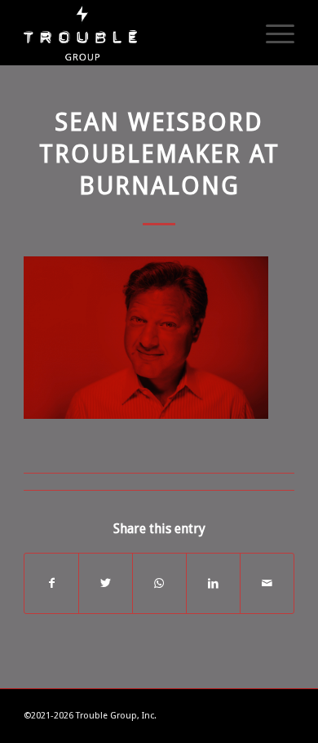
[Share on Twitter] (105, 583)
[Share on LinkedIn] (213, 583)
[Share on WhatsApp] (159, 583)
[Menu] (272, 32)
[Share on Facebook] (51, 583)
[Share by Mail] (267, 583)
